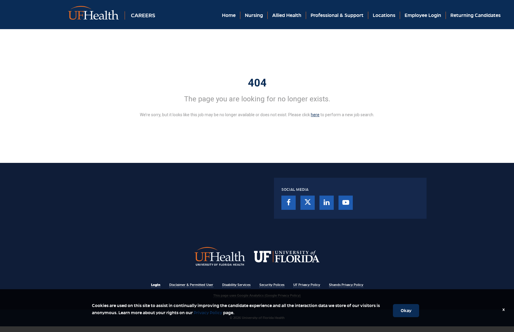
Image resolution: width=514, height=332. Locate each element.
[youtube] (346, 203)
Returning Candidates (475, 15)
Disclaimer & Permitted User (191, 285)
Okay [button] (406, 310)
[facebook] (288, 203)
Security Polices (271, 285)
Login (155, 285)
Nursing (254, 15)
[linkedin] (326, 203)
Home (229, 15)
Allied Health (286, 15)
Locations (384, 15)
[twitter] (307, 203)
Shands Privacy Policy (346, 285)
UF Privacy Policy (306, 285)
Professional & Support (337, 15)
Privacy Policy (208, 312)
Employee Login (423, 15)
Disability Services (236, 285)
